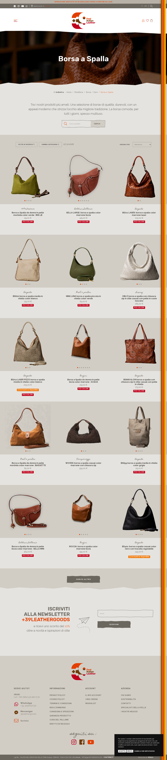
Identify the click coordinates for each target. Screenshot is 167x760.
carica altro (83, 579)
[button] (24, 200)
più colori (28, 222)
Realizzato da (145, 757)
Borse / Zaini (92, 92)
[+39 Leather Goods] (83, 20)
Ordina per (125, 144)
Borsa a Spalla (107, 92)
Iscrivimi (114, 624)
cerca (97, 124)
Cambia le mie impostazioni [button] (144, 751)
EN (146, 6)
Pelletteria (78, 92)
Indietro (59, 92)
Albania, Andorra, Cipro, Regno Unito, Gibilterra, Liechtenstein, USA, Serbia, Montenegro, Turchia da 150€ (83, 2)
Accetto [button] (122, 751)
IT (142, 6)
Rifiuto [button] (130, 751)
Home (69, 92)
